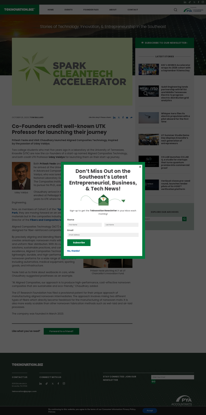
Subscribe (79, 242)
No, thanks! (73, 250)
